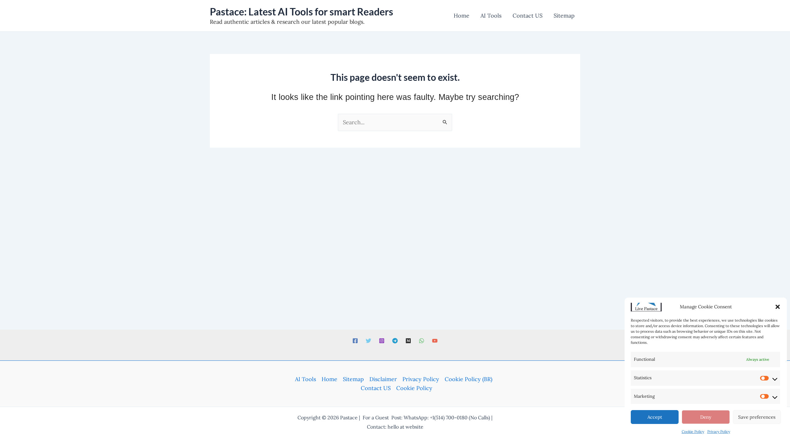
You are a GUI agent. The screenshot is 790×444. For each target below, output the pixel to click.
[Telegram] (395, 340)
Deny (705, 417)
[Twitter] (368, 340)
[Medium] (408, 340)
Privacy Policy (718, 431)
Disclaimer (383, 379)
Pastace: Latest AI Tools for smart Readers (301, 12)
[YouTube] (435, 340)
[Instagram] (382, 340)
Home (329, 379)
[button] (778, 307)
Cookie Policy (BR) (468, 379)
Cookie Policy (693, 431)
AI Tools (305, 379)
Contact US (376, 388)
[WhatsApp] (421, 340)
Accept (654, 417)
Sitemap (353, 379)
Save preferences (756, 417)
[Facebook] (355, 340)
